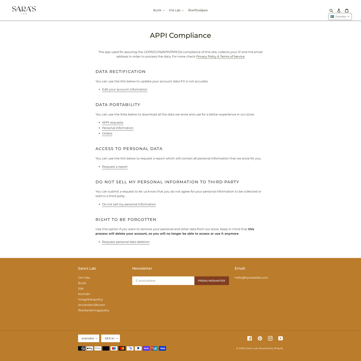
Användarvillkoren (91, 305)
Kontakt (84, 294)
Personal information (117, 128)
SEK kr (110, 338)
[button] (340, 16)
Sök (81, 288)
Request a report (115, 166)
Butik (82, 283)
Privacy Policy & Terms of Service (220, 56)
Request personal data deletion (126, 242)
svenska (88, 338)
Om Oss (84, 277)
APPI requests (112, 122)
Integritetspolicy (90, 299)
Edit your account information (124, 89)
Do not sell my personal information (129, 204)
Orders (107, 133)
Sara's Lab (252, 348)
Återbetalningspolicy (93, 310)
